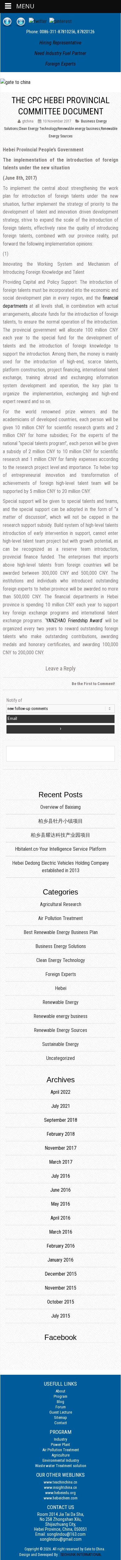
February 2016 (61, 1246)
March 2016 (60, 1232)
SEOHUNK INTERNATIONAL (81, 1555)
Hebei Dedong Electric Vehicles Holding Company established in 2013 (60, 866)
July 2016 (60, 1176)
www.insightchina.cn (60, 1487)
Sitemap (60, 1417)
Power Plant (60, 1444)
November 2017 (60, 1148)
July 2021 (60, 1106)
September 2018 (60, 1120)
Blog (60, 1401)
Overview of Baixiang (60, 807)
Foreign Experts (60, 64)
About (60, 1391)
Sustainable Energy (60, 1044)
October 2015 (60, 1302)
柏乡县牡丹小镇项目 (60, 821)
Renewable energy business (78, 129)
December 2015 (61, 1274)
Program (60, 1396)
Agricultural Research (60, 904)
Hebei (60, 988)
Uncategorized (60, 1058)
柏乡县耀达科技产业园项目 (60, 835)
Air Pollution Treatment (60, 918)
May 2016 (60, 1204)
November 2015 (60, 1288)
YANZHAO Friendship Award (74, 621)
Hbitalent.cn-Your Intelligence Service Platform (60, 849)
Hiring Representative (60, 43)
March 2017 (60, 1162)
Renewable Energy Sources (60, 1030)
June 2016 (60, 1190)
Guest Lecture (60, 1412)
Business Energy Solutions (60, 946)
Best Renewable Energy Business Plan (61, 932)
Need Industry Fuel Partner (60, 53)
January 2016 (60, 1260)
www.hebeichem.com (61, 1498)
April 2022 (60, 1092)
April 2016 (60, 1218)
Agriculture (60, 1455)
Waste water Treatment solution (60, 1465)
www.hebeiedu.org (60, 1492)
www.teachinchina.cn (60, 1482)
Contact (60, 1422)
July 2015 (60, 1316)
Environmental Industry (61, 1460)
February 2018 (61, 1134)
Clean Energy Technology (38, 129)
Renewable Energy (60, 1002)
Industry (60, 1439)
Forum (61, 1407)
